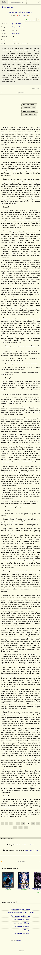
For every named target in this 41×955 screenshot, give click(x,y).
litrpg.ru (19, 940)
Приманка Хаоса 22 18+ (23, 888)
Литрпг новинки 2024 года (20, 919)
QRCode (36, 88)
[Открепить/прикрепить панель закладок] (39, 2)
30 (33, 823)
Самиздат (16, 24)
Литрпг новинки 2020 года (20, 933)
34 (25, 827)
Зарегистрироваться (17, 2)
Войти (4, 2)
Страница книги (7, 7)
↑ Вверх (20, 951)
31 (38, 823)
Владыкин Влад (17, 27)
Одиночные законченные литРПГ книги (20, 912)
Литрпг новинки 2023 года (20, 923)
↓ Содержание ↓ (20, 93)
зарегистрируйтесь (31, 850)
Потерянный (16, 33)
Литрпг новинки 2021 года (20, 930)
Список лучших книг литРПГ (20, 909)
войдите (31, 845)
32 (15, 827)
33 (20, 827)
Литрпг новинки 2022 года (20, 926)
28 (23, 823)
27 (18, 823)
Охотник (8, 888)
